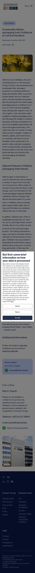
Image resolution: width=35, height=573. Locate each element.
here (12, 301)
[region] (17, 286)
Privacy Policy (11, 299)
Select (17, 306)
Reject (17, 312)
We (4, 264)
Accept (17, 318)
